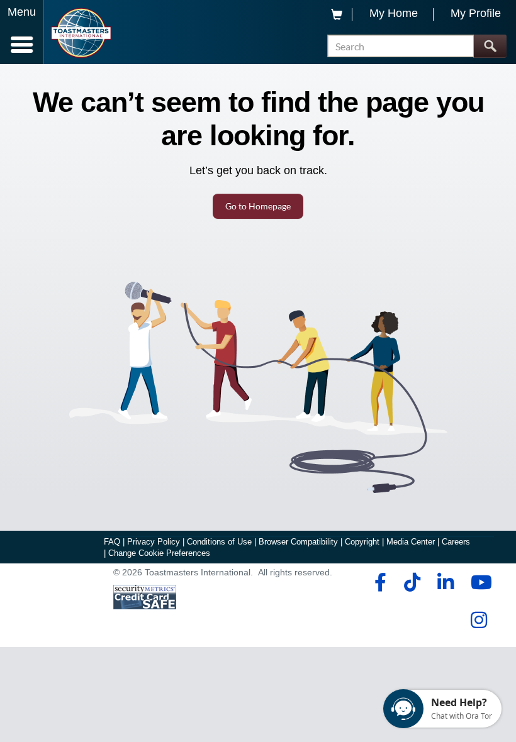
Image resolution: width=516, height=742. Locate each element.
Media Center (410, 541)
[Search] (490, 46)
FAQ (112, 541)
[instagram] (478, 620)
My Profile (476, 13)
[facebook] (378, 582)
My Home (393, 13)
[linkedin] (445, 582)
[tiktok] (412, 582)
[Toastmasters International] (80, 33)
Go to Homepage (258, 206)
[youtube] (478, 582)
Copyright (362, 541)
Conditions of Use (219, 541)
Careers (456, 541)
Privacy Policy (153, 541)
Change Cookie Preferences (159, 553)
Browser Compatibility (298, 541)
